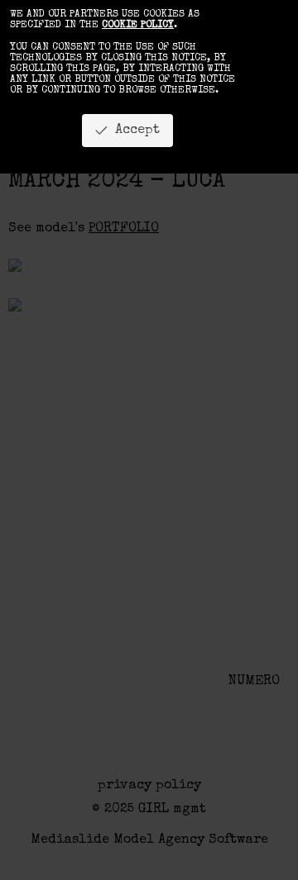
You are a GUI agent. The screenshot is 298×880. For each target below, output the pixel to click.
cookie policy (138, 26)
